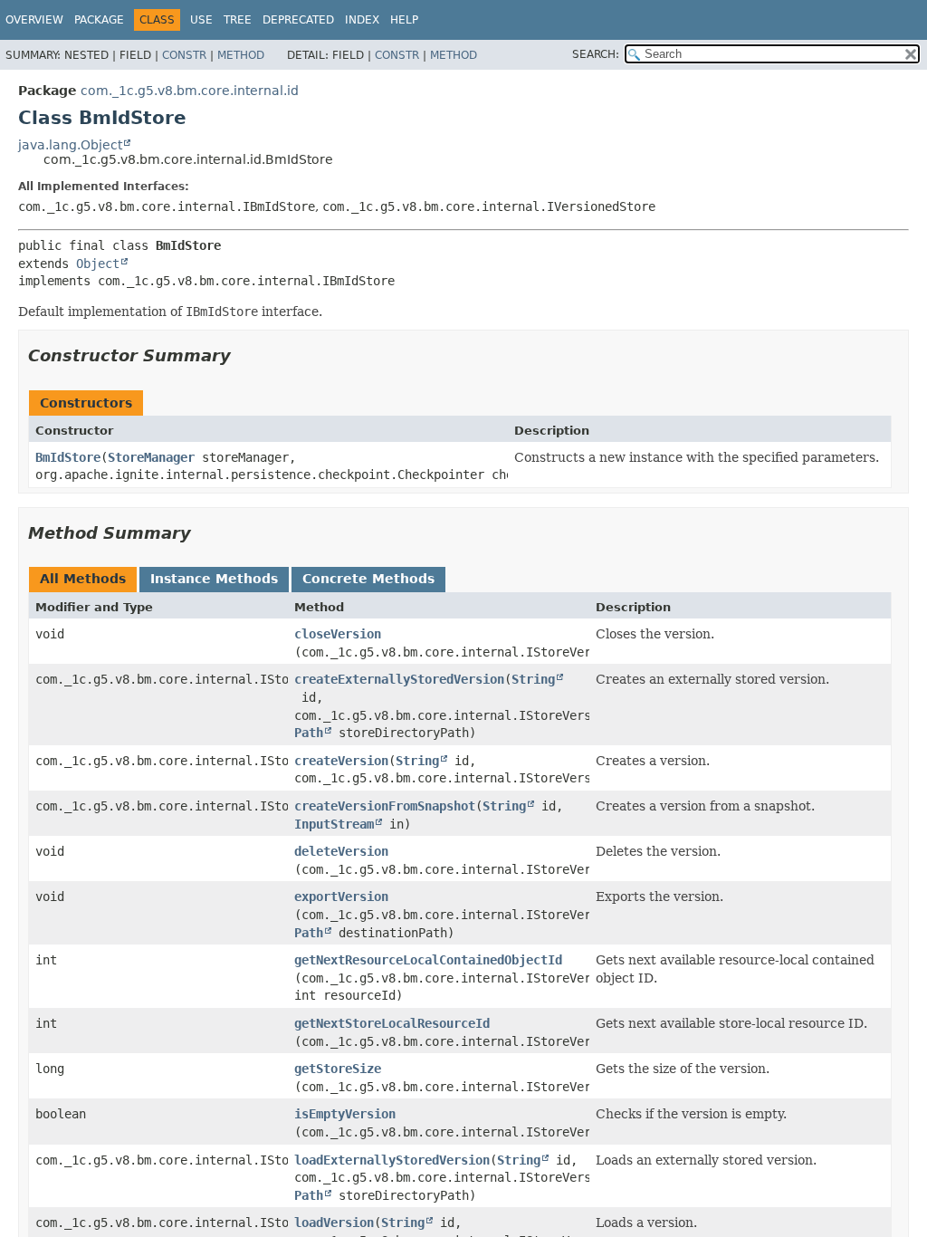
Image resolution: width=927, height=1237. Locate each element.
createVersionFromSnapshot (384, 806)
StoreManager (151, 457)
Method (240, 55)
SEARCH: (595, 54)
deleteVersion (341, 851)
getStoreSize (337, 1068)
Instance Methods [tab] (214, 578)
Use (201, 20)
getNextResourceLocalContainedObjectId (428, 960)
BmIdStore (67, 457)
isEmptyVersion (345, 1114)
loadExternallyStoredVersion (392, 1160)
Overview (34, 20)
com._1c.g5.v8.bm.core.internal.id (190, 90)
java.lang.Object (70, 145)
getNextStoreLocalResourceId (392, 1023)
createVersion (341, 760)
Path (308, 732)
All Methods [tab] (83, 578)
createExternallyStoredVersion (399, 679)
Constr (184, 55)
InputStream (334, 824)
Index (362, 20)
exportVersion (341, 896)
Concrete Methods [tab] (368, 578)
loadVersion (334, 1222)
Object (97, 263)
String (533, 679)
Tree (238, 20)
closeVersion (337, 634)
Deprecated (298, 20)
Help (404, 20)
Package (99, 20)
